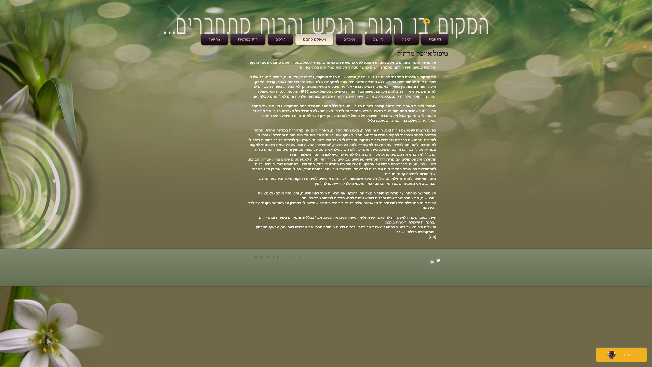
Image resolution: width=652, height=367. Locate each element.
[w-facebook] (432, 262)
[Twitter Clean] (438, 260)
